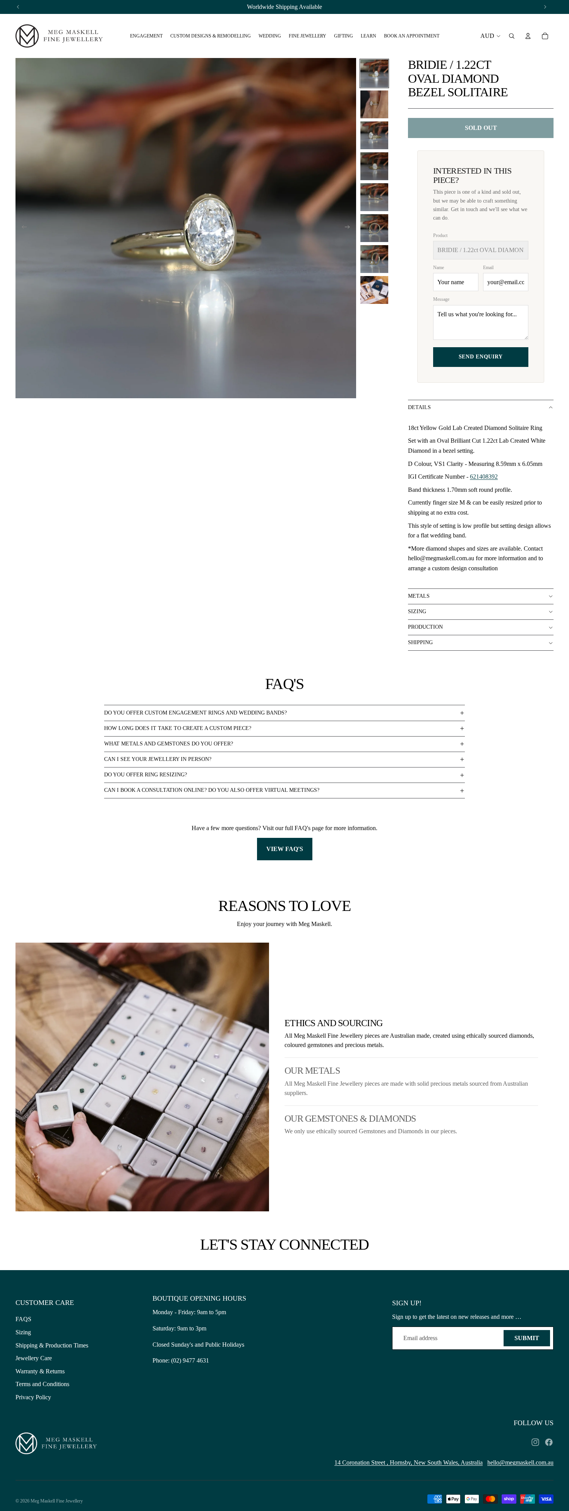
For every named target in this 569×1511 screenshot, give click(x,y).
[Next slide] (349, 228)
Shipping (420, 642)
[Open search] (511, 35)
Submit (526, 1338)
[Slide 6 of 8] (374, 228)
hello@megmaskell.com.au (520, 1462)
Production (425, 627)
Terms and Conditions (42, 1384)
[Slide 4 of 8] (374, 166)
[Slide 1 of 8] (374, 73)
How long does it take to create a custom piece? (177, 728)
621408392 (484, 476)
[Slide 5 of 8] (374, 197)
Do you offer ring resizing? (145, 775)
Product (440, 235)
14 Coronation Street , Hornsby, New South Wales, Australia (408, 1462)
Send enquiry (481, 357)
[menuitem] (146, 35)
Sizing (417, 611)
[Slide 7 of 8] (374, 259)
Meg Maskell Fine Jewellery (57, 1501)
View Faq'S (284, 849)
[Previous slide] (21, 228)
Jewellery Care (33, 1358)
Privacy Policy (33, 1397)
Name (438, 267)
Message (441, 299)
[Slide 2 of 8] (374, 104)
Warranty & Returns (40, 1371)
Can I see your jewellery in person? (157, 759)
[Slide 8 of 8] (374, 290)
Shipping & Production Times (51, 1345)
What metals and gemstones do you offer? (168, 744)
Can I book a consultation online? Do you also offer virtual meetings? (211, 790)
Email (488, 267)
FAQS (23, 1319)
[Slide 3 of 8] (374, 135)
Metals (419, 596)
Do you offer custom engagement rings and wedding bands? (195, 713)
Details (419, 407)
